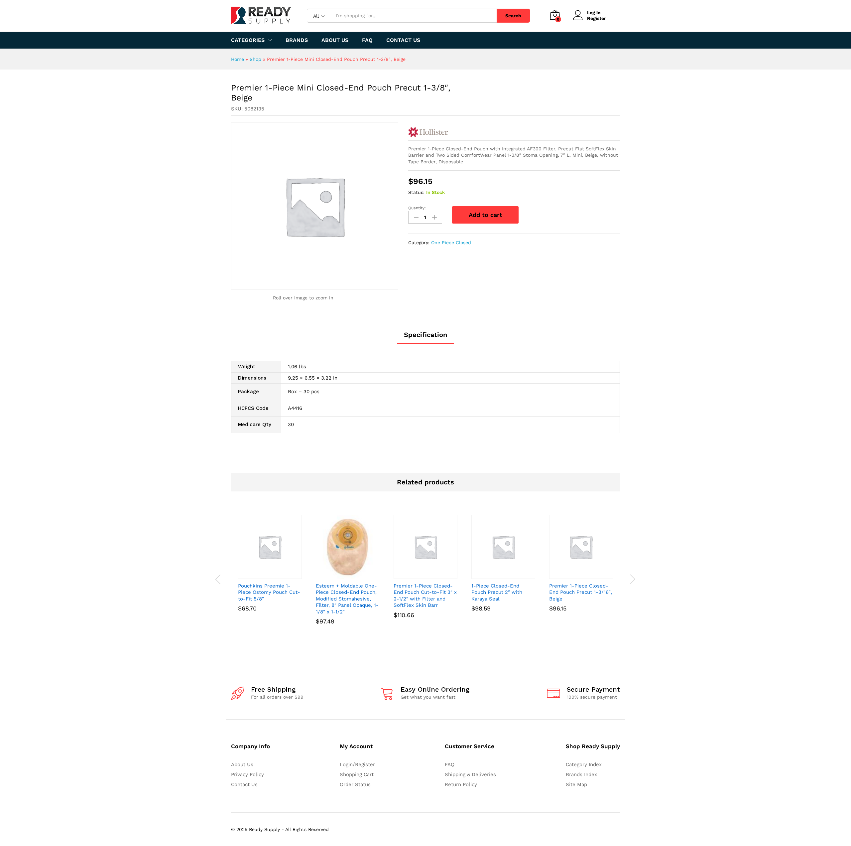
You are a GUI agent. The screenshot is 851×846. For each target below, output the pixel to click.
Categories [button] (248, 40)
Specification (425, 334)
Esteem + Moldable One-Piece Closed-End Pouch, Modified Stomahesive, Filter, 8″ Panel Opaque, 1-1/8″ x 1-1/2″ (347, 599)
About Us (334, 40)
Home (237, 59)
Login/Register (357, 764)
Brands (297, 40)
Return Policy (461, 784)
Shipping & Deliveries (470, 774)
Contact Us (403, 40)
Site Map (576, 784)
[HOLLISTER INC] (428, 132)
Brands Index (581, 774)
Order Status (355, 784)
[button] (262, 575)
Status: (416, 192)
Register (596, 18)
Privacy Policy (247, 774)
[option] (270, 572)
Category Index (584, 764)
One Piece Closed (451, 242)
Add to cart (485, 214)
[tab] (425, 337)
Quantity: (417, 208)
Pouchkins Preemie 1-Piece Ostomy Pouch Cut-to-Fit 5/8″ (269, 592)
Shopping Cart (357, 774)
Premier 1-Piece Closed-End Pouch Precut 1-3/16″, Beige (580, 592)
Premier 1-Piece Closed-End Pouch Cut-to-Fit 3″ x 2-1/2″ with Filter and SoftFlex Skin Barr (425, 595)
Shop (255, 59)
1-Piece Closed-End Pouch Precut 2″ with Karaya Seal (496, 592)
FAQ (367, 40)
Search (513, 15)
